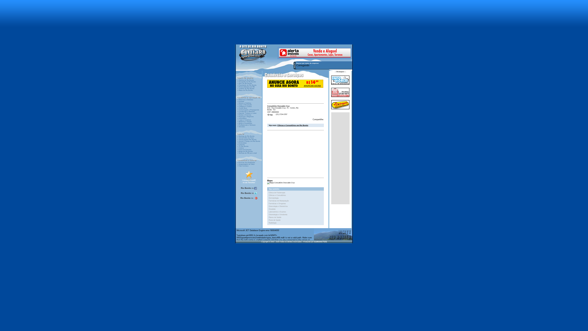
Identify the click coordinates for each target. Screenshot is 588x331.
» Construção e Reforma (246, 111)
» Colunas (241, 144)
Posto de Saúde (275, 220)
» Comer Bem (242, 108)
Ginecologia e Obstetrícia (278, 206)
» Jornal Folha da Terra (245, 138)
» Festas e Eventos (244, 115)
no (247, 188)
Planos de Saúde (275, 217)
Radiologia (272, 223)
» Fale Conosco (243, 166)
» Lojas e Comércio (244, 120)
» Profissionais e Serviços (246, 125)
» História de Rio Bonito (245, 80)
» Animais (240, 101)
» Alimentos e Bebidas (245, 100)
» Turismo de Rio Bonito (245, 88)
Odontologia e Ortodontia (278, 214)
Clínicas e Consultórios (277, 195)
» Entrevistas (242, 143)
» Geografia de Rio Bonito (246, 82)
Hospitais (272, 209)
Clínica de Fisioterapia (277, 193)
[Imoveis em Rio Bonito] (315, 52)
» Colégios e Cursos (244, 106)
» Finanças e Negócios (245, 116)
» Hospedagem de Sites (245, 164)
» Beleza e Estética (244, 103)
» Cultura (240, 148)
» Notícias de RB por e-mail (247, 153)
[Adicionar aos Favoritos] (249, 177)
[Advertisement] (294, 21)
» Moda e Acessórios (244, 123)
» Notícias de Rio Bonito (245, 136)
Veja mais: (288, 125)
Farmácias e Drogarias (277, 203)
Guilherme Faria (320, 242)
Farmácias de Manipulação (279, 201)
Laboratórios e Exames (277, 212)
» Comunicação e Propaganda (248, 110)
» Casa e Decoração (244, 105)
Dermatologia (274, 198)
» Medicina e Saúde (244, 121)
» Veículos (241, 126)
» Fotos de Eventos (244, 149)
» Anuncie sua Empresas (246, 162)
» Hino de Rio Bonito (244, 83)
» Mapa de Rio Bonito (245, 90)
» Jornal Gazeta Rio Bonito (246, 139)
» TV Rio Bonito (243, 146)
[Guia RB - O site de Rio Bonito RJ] (253, 54)
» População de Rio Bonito (246, 85)
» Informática (242, 118)
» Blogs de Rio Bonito (245, 151)
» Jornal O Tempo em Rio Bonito (248, 141)
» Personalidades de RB (246, 87)
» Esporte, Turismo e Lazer (246, 113)
